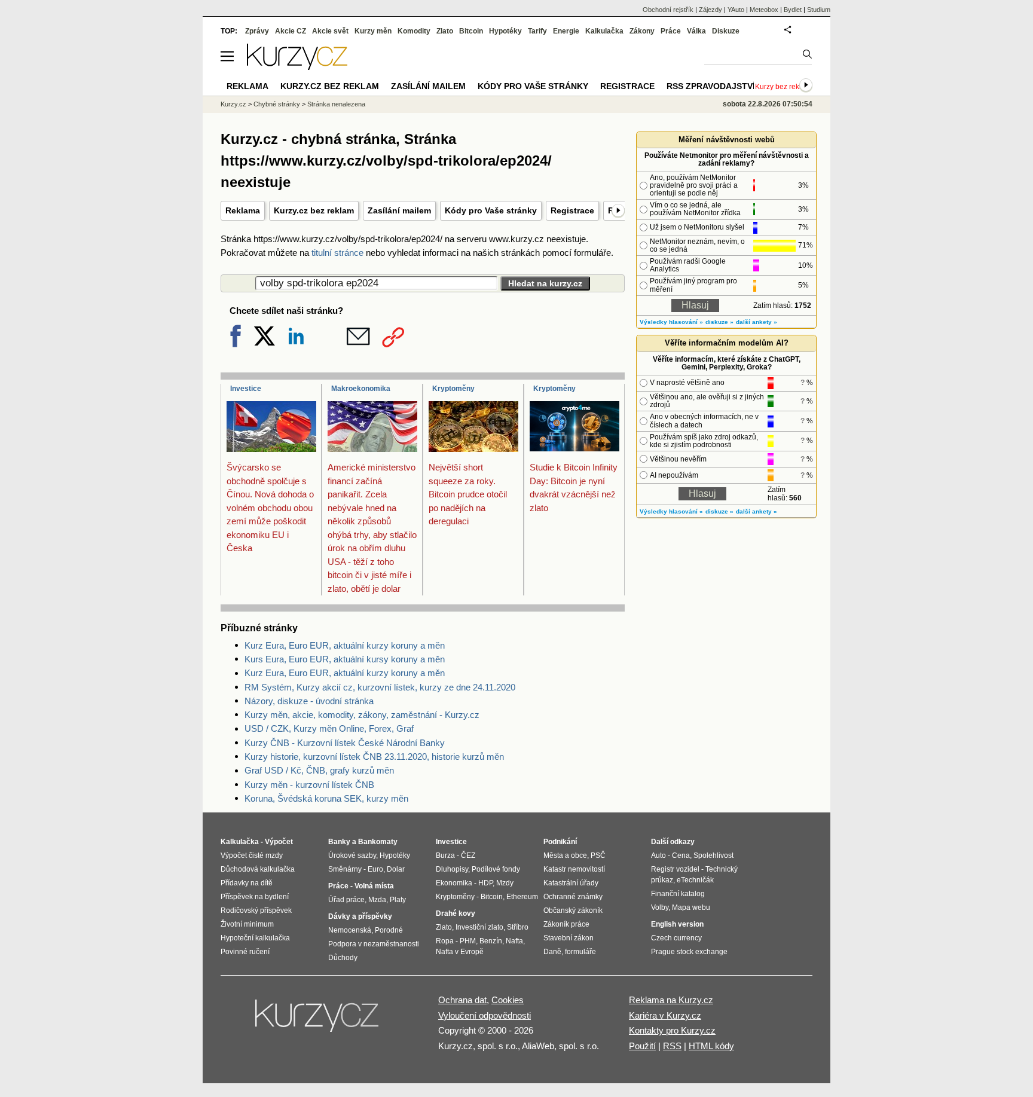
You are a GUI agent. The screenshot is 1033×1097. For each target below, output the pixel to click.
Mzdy (505, 883)
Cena (681, 855)
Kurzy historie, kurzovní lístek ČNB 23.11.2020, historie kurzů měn (374, 756)
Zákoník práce (566, 924)
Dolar (396, 869)
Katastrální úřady (570, 883)
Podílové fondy (496, 869)
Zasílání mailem (399, 210)
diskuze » (719, 322)
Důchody (342, 958)
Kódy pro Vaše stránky (491, 210)
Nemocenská (349, 930)
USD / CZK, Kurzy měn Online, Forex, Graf (329, 728)
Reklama (242, 210)
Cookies (507, 1000)
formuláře (580, 952)
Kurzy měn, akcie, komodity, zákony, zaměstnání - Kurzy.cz (362, 715)
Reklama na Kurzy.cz (671, 1000)
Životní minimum (247, 924)
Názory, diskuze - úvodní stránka (309, 701)
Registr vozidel (675, 869)
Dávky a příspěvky (360, 916)
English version (677, 924)
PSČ (598, 855)
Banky (339, 842)
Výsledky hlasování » (671, 322)
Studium (818, 9)
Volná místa (374, 886)
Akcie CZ (290, 31)
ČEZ (468, 855)
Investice (245, 388)
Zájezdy (710, 9)
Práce (671, 31)
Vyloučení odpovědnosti (484, 1015)
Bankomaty (378, 842)
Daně (552, 952)
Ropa (445, 941)
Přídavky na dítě (247, 883)
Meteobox (764, 9)
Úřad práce (346, 900)
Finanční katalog (678, 894)
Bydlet (793, 9)
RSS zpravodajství (711, 86)
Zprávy (257, 31)
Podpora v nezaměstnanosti (373, 944)
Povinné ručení (245, 952)
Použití (642, 1046)
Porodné (389, 930)
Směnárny (345, 869)
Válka (696, 31)
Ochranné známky (573, 897)
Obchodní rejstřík (668, 9)
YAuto (736, 9)
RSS (672, 1046)
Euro (375, 869)
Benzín (490, 941)
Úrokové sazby (352, 855)
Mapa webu (691, 907)
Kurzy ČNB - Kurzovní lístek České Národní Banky (345, 743)
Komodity (414, 31)
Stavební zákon (568, 938)
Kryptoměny (453, 388)
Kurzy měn (373, 31)
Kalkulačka (604, 31)
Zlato (444, 31)
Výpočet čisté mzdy (252, 855)
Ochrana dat (462, 1000)
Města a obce (565, 855)
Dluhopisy (452, 869)
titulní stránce (337, 252)
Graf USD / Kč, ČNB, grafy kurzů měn (319, 770)
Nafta (514, 941)
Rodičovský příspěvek (256, 910)
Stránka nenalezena (336, 104)
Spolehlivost (713, 855)
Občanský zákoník (573, 910)
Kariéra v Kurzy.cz (665, 1015)
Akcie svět (330, 31)
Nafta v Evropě (460, 952)
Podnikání (560, 842)
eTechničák (695, 880)
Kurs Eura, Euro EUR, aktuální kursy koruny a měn (345, 659)
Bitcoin (471, 31)
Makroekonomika (360, 388)
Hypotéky (505, 31)
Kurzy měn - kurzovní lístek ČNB (309, 785)
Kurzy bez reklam (783, 86)
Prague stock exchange (689, 952)
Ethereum (522, 897)
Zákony (642, 31)
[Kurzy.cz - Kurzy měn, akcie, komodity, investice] (297, 67)
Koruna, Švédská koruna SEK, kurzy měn (326, 798)
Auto (658, 855)
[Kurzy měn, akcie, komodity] (318, 1020)
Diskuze (725, 31)
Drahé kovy (455, 913)
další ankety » (756, 322)
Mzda (377, 900)
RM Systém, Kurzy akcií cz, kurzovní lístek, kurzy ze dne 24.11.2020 (380, 687)
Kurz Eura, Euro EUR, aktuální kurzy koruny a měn (345, 645)
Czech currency (676, 938)
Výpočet (279, 842)
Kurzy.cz (233, 104)
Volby (659, 907)
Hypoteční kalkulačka (255, 938)
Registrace (572, 210)
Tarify (537, 31)
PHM (468, 941)
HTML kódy (711, 1046)
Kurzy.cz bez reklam (314, 210)
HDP (485, 883)
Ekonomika (454, 883)
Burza (445, 855)
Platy (398, 900)
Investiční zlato (479, 927)
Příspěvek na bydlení (255, 897)
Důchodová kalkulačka (258, 869)
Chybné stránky (276, 104)
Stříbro (517, 927)
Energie (566, 31)
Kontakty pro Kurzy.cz (672, 1030)
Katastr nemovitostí (574, 869)
